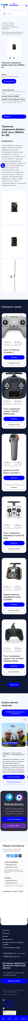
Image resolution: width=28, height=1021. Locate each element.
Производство (7, 939)
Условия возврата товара (11, 947)
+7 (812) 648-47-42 (9, 953)
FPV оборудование (8, 25)
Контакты (5, 930)
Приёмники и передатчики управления (10, 27)
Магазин (11, 23)
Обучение (5, 933)
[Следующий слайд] (24, 47)
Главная (4, 23)
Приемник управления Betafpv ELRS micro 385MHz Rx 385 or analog (13, 33)
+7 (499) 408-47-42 (9, 956)
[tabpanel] (14, 129)
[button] (22, 4)
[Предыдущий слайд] (4, 47)
